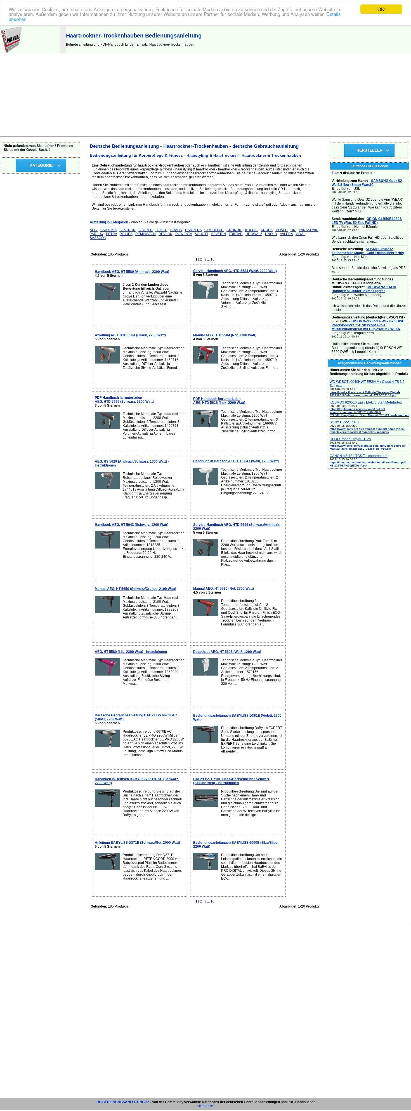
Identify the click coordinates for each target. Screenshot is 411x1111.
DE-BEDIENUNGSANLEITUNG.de (122, 1102)
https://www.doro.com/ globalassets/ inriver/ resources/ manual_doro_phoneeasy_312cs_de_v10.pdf (368, 447)
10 (212, 259)
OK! (381, 9)
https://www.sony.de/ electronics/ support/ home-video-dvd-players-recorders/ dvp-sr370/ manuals (367, 430)
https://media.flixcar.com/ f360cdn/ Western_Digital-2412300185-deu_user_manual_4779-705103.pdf (365, 394)
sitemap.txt (205, 1106)
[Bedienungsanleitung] (12, 52)
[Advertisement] (205, 94)
